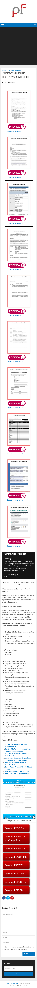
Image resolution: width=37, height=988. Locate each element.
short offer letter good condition (18, 774)
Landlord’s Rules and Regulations (18, 758)
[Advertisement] (18, 46)
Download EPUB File (15, 881)
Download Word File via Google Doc (15, 838)
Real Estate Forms (12, 983)
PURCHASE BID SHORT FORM (16, 760)
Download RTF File (14, 865)
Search (18, 974)
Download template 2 (15, 177)
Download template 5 (15, 315)
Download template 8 (15, 454)
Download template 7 (15, 408)
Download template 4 (15, 269)
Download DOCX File (16, 856)
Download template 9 (15, 500)
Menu (3, 24)
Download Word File (15, 848)
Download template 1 (14, 131)
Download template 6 (15, 362)
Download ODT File (15, 873)
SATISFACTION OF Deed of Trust (17, 771)
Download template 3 (15, 223)
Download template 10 (15, 546)
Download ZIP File (14, 890)
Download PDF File (14, 828)
